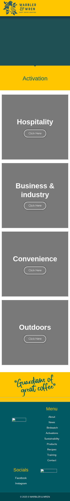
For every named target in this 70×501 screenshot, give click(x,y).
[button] (62, 8)
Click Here (35, 133)
